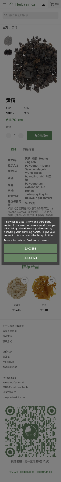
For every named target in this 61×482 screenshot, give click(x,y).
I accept (30, 248)
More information (14, 240)
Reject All (30, 258)
